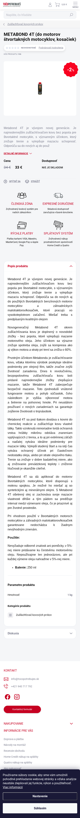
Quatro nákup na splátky (18, 762)
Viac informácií (13, 787)
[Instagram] (16, 696)
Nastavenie (40, 796)
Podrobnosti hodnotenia (51, 47)
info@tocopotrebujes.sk (25, 678)
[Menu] (75, 4)
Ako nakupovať (12, 768)
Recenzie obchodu (14, 750)
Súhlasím (40, 808)
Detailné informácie (16, 153)
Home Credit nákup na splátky (21, 756)
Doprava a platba (14, 739)
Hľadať (71, 15)
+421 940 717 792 (21, 686)
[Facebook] (7, 696)
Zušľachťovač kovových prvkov (34, 614)
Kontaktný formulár (22, 709)
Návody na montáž (15, 744)
